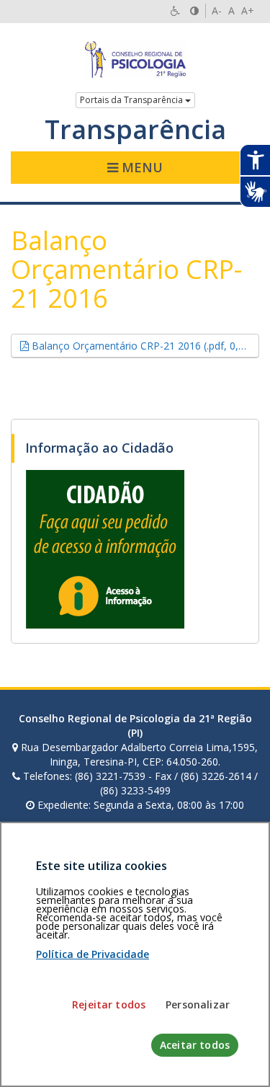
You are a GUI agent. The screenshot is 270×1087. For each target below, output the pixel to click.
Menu (140, 167)
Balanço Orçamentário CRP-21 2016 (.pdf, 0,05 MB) (144, 345)
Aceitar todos (195, 1045)
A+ (247, 10)
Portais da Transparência (132, 100)
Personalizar (198, 1004)
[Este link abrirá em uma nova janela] (105, 548)
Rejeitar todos (108, 1004)
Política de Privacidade (92, 954)
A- (217, 10)
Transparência (135, 129)
